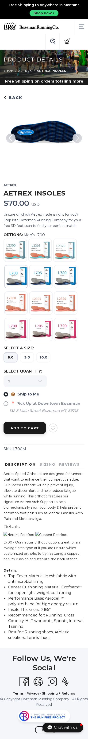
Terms (18, 693)
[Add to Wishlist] (53, 428)
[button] (62, 727)
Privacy (33, 693)
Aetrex (25, 70)
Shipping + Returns (58, 693)
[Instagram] (52, 682)
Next (77, 138)
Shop (8, 70)
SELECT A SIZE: (19, 348)
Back (14, 97)
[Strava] (65, 682)
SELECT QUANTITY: (23, 371)
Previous (10, 138)
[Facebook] (24, 682)
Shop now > (44, 13)
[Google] (38, 682)
